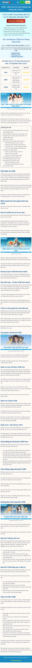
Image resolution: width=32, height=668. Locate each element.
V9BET (6, 79)
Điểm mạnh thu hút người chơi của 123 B (14, 141)
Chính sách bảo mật (16, 660)
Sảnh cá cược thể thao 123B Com (14, 151)
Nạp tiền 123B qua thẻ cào (12, 162)
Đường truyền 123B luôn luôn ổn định (15, 144)
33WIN (6, 87)
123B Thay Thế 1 (15, 53)
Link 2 (27, 2)
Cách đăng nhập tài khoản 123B (11, 159)
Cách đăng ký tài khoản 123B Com (12, 157)
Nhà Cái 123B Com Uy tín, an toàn (14, 143)
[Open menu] (17, 2)
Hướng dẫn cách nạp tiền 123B (11, 160)
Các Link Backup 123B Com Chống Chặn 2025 (15, 134)
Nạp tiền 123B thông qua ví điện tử (14, 164)
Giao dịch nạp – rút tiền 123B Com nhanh (16, 146)
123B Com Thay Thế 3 (17, 56)
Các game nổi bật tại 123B (10, 150)
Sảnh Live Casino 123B (11, 153)
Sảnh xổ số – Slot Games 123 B (13, 155)
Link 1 (22, 2)
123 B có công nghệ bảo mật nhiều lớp (15, 148)
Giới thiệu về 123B (8, 139)
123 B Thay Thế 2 (15, 55)
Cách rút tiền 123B (8, 166)
